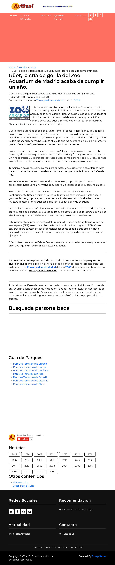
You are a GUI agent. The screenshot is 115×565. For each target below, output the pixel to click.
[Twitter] (90, 15)
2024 (27, 454)
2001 (52, 471)
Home (13, 15)
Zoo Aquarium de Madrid (50, 100)
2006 (77, 466)
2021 (65, 454)
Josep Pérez (99, 556)
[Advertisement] (57, 42)
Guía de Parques (25, 17)
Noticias (46, 15)
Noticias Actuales (20, 533)
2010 (27, 466)
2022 (52, 454)
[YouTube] (90, 19)
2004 (14, 471)
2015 (52, 460)
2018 (14, 460)
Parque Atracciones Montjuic (78, 509)
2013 (77, 460)
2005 (90, 466)
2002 (39, 471)
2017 (27, 460)
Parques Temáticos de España (30, 363)
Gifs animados (20, 482)
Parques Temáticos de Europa (30, 367)
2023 (39, 454)
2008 (52, 466)
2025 (14, 454)
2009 (33, 67)
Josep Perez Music (23, 485)
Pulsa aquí (68, 533)
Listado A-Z (76, 547)
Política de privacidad (56, 547)
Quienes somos (59, 17)
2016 (39, 460)
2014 (65, 460)
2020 (77, 454)
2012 (90, 460)
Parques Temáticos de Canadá (30, 377)
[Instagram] (100, 15)
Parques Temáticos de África (29, 384)
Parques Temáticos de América (30, 370)
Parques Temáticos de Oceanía (30, 380)
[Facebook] (95, 15)
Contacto (80, 15)
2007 (64, 466)
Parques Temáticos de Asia (28, 374)
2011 (14, 466)
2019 (90, 454)
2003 (26, 471)
